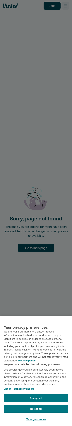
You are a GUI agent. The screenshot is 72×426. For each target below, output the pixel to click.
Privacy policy (27, 360)
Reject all (36, 408)
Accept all (36, 397)
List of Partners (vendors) (19, 388)
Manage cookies (36, 419)
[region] (36, 371)
